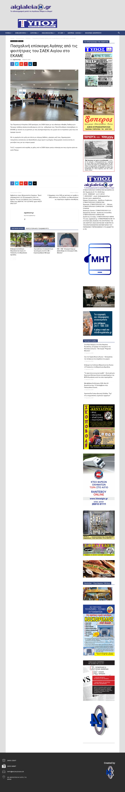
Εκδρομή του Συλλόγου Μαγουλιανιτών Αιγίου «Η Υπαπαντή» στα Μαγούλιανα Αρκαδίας (98, 366)
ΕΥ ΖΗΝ (60, 33)
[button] (118, 33)
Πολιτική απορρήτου (93, 33)
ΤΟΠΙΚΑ (8, 33)
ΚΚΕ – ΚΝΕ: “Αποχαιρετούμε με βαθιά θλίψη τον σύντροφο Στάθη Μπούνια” (67, 251)
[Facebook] (25, 219)
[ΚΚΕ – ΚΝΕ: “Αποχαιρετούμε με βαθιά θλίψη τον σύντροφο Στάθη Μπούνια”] (67, 240)
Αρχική (12, 38)
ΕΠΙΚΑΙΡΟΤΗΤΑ (20, 33)
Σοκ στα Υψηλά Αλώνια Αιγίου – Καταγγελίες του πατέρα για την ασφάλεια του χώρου (98, 358)
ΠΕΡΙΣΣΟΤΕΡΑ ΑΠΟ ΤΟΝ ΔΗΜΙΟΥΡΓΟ (37, 228)
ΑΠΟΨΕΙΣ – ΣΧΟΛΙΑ (74, 33)
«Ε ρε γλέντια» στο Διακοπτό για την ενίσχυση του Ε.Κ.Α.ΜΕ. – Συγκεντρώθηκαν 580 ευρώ (43, 251)
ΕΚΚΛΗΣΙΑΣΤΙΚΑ (48, 33)
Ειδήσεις (28, 38)
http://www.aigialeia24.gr (29, 215)
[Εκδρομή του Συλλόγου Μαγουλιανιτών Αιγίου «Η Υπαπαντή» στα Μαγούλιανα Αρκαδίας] (21, 240)
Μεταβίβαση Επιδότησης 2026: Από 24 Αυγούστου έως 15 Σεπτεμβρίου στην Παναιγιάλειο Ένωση (96, 385)
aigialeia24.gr (17, 59)
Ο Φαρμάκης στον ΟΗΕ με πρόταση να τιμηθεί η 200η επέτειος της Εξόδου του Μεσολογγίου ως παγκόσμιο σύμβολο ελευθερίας (63, 197)
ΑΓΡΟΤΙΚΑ (34, 33)
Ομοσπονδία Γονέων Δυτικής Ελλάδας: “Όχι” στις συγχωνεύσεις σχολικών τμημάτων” (98, 394)
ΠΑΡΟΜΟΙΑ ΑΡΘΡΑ (18, 228)
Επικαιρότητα (20, 38)
